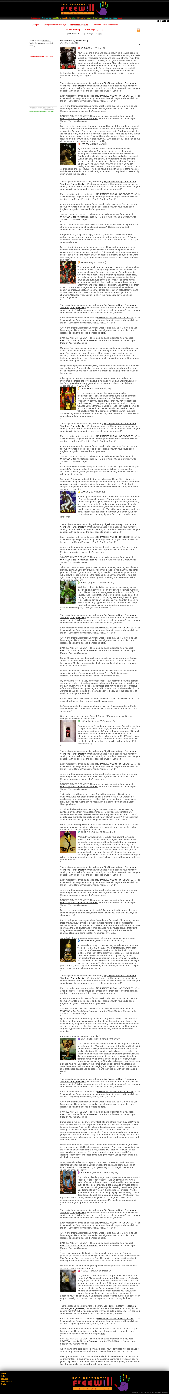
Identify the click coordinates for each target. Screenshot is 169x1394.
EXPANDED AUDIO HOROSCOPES (115, 96)
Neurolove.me (112, 267)
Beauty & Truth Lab (94, 18)
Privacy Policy (6, 1381)
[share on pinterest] (165, 21)
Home (3, 1373)
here (103, 111)
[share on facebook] (160, 21)
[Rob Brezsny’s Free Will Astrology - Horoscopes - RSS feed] (138, 30)
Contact (4, 1384)
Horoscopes (35, 18)
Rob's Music (56, 18)
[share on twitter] (163, 21)
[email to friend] (158, 21)
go (100, 34)
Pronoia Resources (110, 18)
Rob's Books (66, 18)
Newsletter (81, 18)
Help (3, 1376)
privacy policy (49, 109)
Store (74, 18)
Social (120, 18)
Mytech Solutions (144, 1392)
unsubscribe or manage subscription (41, 111)
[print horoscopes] (139, 45)
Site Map (4, 1379)
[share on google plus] (168, 21)
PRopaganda (46, 18)
